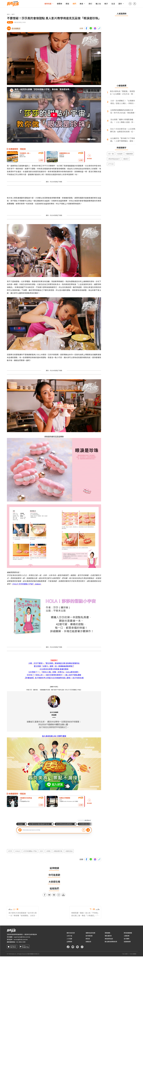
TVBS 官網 (124, 954)
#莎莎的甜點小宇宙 (30, 851)
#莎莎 (10, 851)
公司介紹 (69, 936)
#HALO (17, 851)
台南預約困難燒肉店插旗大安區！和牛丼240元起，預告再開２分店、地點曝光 (123, 111)
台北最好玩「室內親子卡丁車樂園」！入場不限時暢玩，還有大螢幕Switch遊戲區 (122, 139)
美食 (81, 3)
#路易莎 (126, 159)
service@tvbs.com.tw (21, 939)
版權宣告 (88, 942)
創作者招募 (89, 936)
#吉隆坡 (119, 154)
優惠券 (59, 3)
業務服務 (107, 933)
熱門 (74, 3)
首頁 (8, 14)
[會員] (134, 3)
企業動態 (69, 942)
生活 (113, 3)
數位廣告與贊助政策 (111, 942)
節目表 (88, 939)
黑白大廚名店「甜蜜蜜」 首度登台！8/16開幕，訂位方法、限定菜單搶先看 (122, 92)
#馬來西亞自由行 (114, 159)
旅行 (90, 3)
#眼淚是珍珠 (58, 851)
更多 (120, 3)
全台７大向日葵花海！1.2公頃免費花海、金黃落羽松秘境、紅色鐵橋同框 (122, 130)
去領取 (41, 160)
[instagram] (82, 946)
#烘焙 (48, 851)
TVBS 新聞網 (132, 954)
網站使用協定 (109, 939)
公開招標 (126, 936)
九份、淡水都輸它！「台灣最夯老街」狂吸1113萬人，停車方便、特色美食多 (122, 102)
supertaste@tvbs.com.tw (22, 937)
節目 (67, 3)
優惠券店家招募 (90, 933)
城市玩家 (47, 3)
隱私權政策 (108, 936)
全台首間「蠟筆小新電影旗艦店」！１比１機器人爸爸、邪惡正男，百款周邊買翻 (122, 120)
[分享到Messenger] (95, 28)
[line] (77, 946)
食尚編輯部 (16, 28)
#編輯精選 (129, 154)
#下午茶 (111, 164)
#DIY (41, 851)
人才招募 (69, 939)
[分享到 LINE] (91, 28)
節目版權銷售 (128, 933)
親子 (106, 3)
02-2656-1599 (20, 942)
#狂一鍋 (111, 154)
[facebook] (68, 946)
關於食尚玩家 (71, 933)
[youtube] (72, 946)
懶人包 (98, 3)
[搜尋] (130, 3)
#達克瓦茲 (69, 851)
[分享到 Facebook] (86, 28)
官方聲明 (126, 939)
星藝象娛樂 (127, 942)
